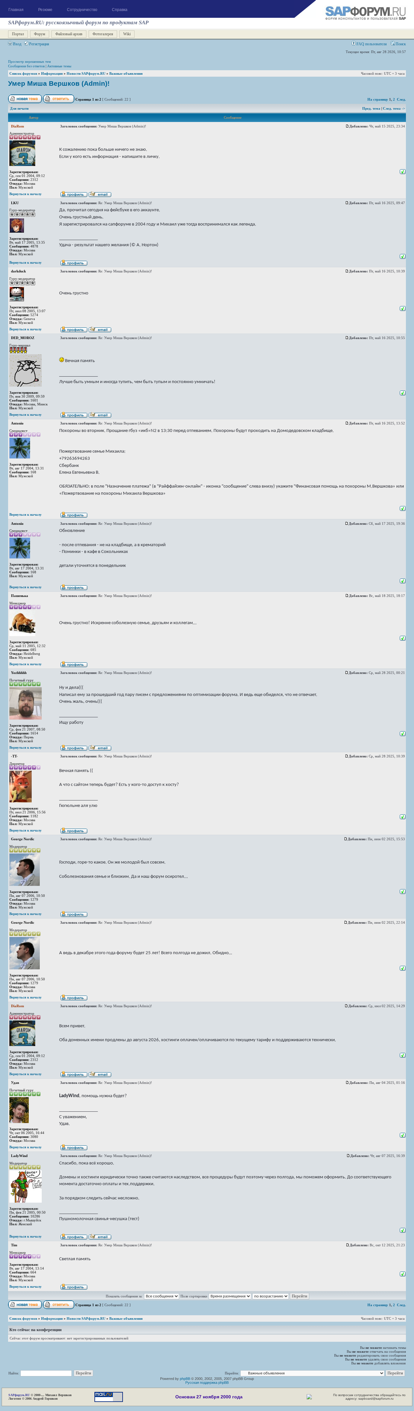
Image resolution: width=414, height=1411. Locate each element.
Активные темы (59, 66)
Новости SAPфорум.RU (86, 73)
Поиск (400, 44)
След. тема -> (394, 108)
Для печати (19, 108)
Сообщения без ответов (26, 66)
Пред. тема (371, 108)
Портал (18, 34)
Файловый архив (68, 34)
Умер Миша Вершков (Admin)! (59, 83)
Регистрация (38, 44)
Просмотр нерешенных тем (29, 61)
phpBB (185, 1379)
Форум (39, 34)
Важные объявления (126, 73)
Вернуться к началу (25, 194)
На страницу (377, 99)
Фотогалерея (103, 34)
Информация (52, 73)
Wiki (127, 34)
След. (401, 99)
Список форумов (23, 73)
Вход (16, 44)
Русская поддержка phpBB (207, 1382)
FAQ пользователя (371, 44)
